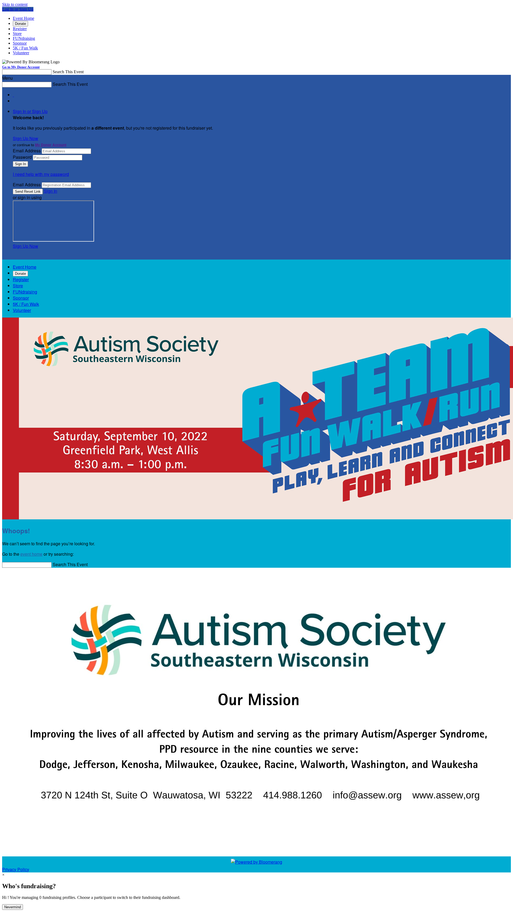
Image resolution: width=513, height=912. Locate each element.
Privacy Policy (15, 869)
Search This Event (68, 71)
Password (22, 157)
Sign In (50, 191)
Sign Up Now (25, 138)
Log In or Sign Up (17, 9)
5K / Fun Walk (25, 48)
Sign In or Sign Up (30, 111)
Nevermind (12, 907)
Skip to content (15, 4)
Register (20, 28)
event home (31, 554)
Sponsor (20, 43)
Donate (20, 24)
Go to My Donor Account (21, 67)
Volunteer (21, 53)
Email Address (27, 151)
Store (17, 33)
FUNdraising (24, 38)
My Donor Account (50, 144)
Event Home (23, 18)
